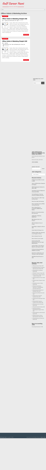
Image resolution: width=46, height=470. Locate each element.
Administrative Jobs (13, 20)
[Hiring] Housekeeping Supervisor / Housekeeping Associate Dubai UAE (38, 287)
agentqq (6, 20)
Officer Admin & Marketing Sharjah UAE (14, 19)
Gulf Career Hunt (3, 437)
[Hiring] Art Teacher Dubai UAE (38, 273)
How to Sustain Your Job (37, 236)
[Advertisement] (23, 446)
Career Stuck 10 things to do (37, 230)
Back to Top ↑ (43, 437)
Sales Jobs (23, 44)
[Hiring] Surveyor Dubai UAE (38, 265)
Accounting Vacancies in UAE (37, 326)
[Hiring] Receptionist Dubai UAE (39, 306)
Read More (26, 34)
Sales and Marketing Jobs (16, 44)
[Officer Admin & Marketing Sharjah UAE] (5, 25)
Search (43, 168)
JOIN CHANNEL (35, 162)
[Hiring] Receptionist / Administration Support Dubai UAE (38, 309)
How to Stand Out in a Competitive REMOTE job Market (37, 208)
